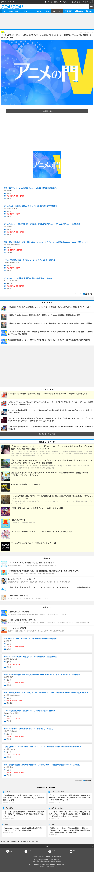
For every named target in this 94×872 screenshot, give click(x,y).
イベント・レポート (58, 791)
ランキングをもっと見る (47, 434)
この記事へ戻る (47, 111)
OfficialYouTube (75, 851)
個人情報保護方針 (56, 856)
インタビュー (28, 11)
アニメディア (68, 11)
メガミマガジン (79, 11)
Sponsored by (78, 294)
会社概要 (48, 856)
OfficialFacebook (30, 851)
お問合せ (35, 856)
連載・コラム (56, 11)
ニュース (8, 791)
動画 (47, 11)
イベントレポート (15, 11)
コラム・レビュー (57, 808)
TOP (47, 846)
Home (11, 851)
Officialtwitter (53, 851)
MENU (91, 6)
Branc (89, 11)
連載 (53, 824)
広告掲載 (41, 856)
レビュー (40, 11)
